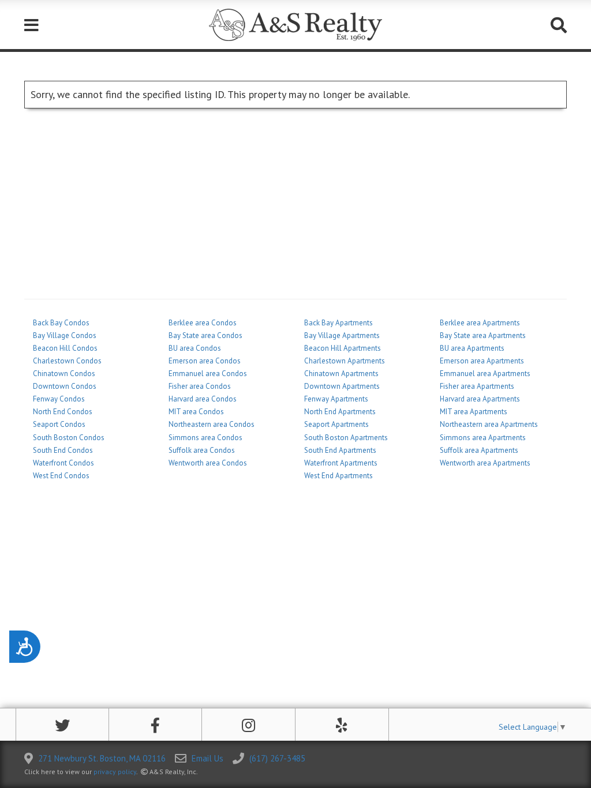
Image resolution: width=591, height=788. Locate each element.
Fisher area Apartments (477, 386)
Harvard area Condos (203, 399)
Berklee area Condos (203, 323)
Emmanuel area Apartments (485, 373)
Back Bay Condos (61, 323)
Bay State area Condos (205, 335)
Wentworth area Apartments (485, 463)
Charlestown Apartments (344, 361)
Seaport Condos (59, 424)
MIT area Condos (196, 411)
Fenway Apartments (336, 399)
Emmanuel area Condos (208, 373)
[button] (62, 725)
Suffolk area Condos (202, 450)
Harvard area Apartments (480, 399)
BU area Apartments (472, 348)
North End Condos (62, 411)
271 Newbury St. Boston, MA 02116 (102, 758)
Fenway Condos (59, 399)
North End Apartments (340, 411)
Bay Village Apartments (342, 335)
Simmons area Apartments (483, 437)
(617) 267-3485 (277, 758)
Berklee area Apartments (480, 323)
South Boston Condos (68, 437)
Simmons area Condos (205, 437)
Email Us (207, 758)
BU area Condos (195, 348)
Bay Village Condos (64, 335)
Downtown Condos (64, 386)
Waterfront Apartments (340, 463)
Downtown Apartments (342, 386)
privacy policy (114, 771)
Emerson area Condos (205, 361)
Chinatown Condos (64, 373)
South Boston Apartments (346, 437)
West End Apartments (338, 476)
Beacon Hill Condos (65, 348)
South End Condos (63, 450)
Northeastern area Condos (212, 424)
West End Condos (61, 476)
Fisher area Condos (200, 386)
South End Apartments (340, 450)
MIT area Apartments (473, 411)
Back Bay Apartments (338, 323)
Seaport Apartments (336, 424)
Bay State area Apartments (483, 335)
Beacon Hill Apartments (342, 348)
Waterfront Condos (63, 463)
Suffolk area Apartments (479, 450)
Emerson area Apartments (482, 361)
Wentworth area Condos (208, 463)
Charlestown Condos (67, 361)
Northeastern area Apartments (489, 424)
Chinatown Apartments (341, 373)
